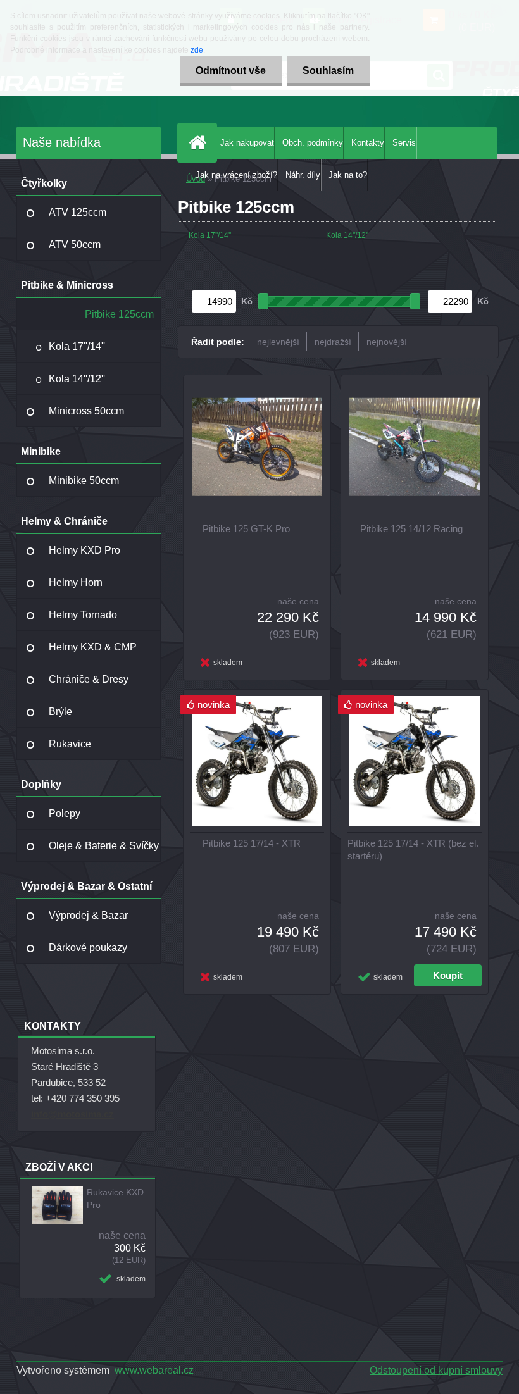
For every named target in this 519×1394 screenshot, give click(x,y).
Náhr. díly (302, 175)
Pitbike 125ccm (119, 314)
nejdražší (333, 342)
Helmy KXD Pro (84, 550)
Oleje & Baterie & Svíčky (104, 845)
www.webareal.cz (154, 1370)
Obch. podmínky (312, 142)
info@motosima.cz (72, 1114)
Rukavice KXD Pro (115, 1198)
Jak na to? (347, 175)
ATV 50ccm (75, 244)
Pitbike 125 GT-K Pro (246, 528)
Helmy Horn (76, 582)
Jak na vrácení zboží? (236, 175)
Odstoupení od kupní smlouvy (436, 1370)
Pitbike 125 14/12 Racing (411, 528)
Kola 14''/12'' (77, 378)
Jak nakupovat (247, 142)
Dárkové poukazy (88, 947)
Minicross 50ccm (86, 411)
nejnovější (386, 342)
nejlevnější (278, 342)
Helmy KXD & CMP (93, 647)
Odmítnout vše (231, 70)
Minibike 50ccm (84, 480)
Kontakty (367, 142)
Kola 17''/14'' (77, 346)
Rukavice (70, 743)
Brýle (60, 711)
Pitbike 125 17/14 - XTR (252, 843)
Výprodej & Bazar (88, 915)
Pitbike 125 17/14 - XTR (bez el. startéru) (412, 849)
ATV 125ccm (77, 212)
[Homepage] (200, 143)
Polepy (64, 813)
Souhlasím (328, 70)
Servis (404, 142)
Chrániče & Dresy (88, 679)
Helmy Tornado (83, 614)
